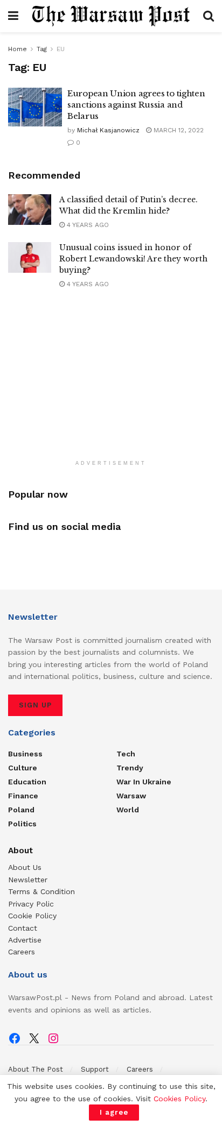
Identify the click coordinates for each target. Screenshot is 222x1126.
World (127, 809)
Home (17, 49)
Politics (22, 823)
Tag (42, 49)
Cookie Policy (32, 915)
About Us (24, 867)
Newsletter (27, 879)
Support (95, 1069)
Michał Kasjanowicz (108, 130)
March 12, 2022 (177, 130)
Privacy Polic (31, 904)
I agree (114, 1112)
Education (27, 781)
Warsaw (131, 795)
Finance (23, 795)
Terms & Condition (41, 891)
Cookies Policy (179, 1098)
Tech (125, 753)
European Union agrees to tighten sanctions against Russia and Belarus (136, 104)
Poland (21, 809)
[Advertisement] (111, 384)
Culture (22, 767)
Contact (22, 928)
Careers (21, 951)
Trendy (129, 767)
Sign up (35, 705)
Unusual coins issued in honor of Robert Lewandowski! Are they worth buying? (133, 259)
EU (61, 49)
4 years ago (87, 225)
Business (25, 753)
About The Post (35, 1069)
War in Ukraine (143, 781)
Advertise (24, 940)
